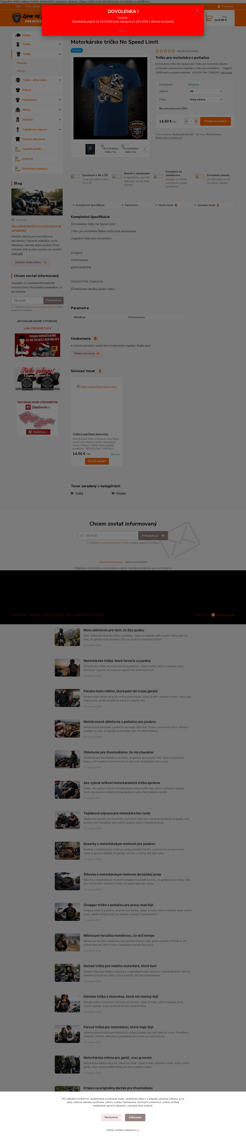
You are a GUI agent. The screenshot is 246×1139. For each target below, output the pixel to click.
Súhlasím (135, 1117)
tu (138, 1130)
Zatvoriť (123, 30)
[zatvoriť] (197, 11)
